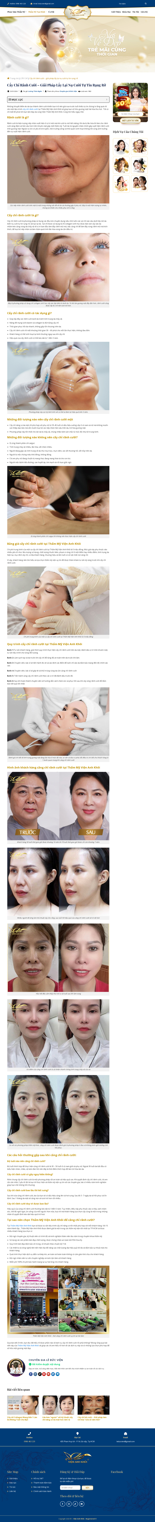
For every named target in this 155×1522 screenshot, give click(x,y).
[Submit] (145, 3)
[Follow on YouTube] (48, 1374)
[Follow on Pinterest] (44, 1374)
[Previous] (116, 102)
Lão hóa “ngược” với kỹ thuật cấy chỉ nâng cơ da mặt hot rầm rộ (57, 1418)
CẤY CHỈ (24, 78)
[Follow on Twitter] (53, 1374)
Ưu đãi (51, 12)
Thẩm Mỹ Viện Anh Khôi (21, 1225)
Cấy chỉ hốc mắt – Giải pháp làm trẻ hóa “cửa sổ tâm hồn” (92, 1418)
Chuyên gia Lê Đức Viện (68, 91)
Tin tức (135, 12)
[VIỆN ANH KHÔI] (77, 12)
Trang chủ (14, 78)
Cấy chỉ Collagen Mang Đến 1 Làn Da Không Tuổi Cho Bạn (22, 1418)
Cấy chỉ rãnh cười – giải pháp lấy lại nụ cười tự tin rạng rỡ (53, 78)
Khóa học (126, 12)
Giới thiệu (116, 12)
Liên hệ (144, 12)
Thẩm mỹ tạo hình (36, 12)
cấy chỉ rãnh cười (30, 109)
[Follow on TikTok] (40, 1374)
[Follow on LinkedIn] (57, 1374)
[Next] (145, 102)
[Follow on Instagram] (35, 1374)
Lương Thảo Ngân (35, 91)
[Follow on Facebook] (31, 1374)
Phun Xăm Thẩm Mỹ (16, 12)
